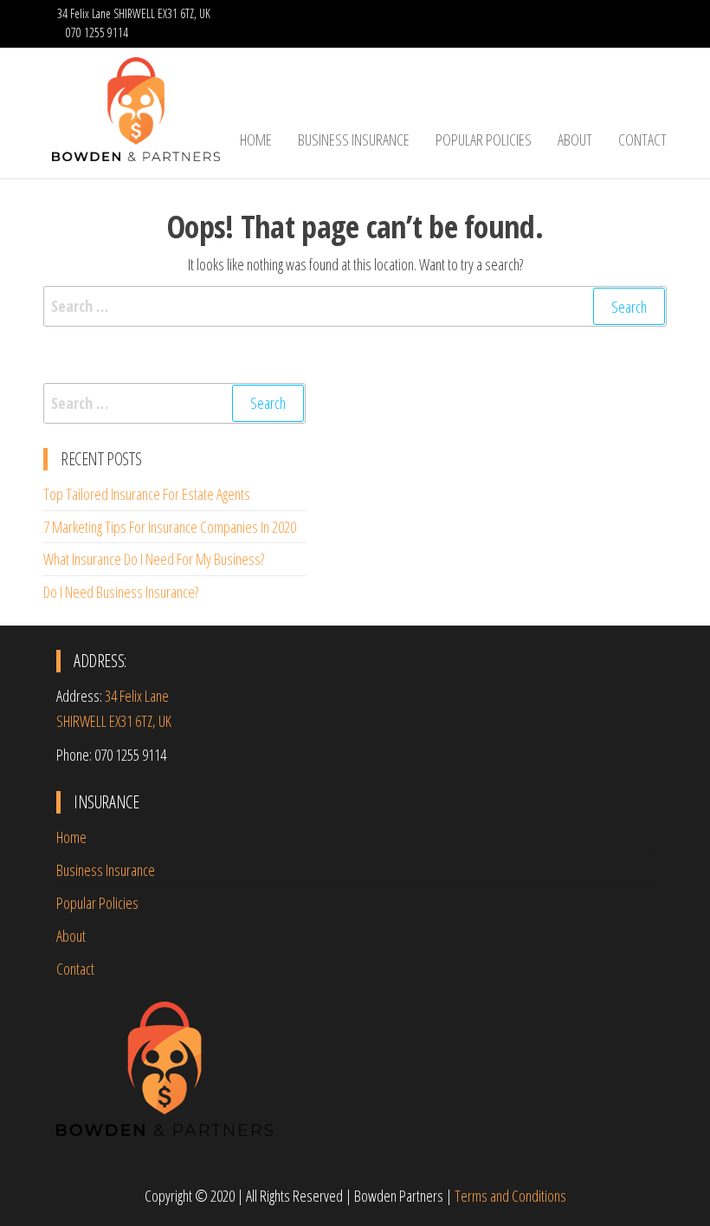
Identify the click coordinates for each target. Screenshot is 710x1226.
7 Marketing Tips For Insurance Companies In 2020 (169, 526)
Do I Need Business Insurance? (120, 591)
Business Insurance (354, 139)
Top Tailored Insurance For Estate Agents (146, 493)
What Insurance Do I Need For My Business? (153, 558)
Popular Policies (484, 139)
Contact (642, 139)
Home (256, 139)
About (575, 139)
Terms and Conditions (510, 1195)
